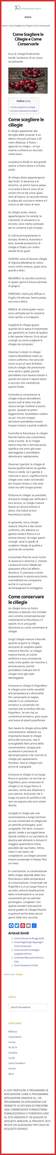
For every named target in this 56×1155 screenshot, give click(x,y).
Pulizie (12, 1068)
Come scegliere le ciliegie (22, 107)
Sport (11, 1074)
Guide (11, 1058)
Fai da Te (12, 1047)
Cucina (19, 974)
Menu (28, 17)
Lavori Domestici (16, 1063)
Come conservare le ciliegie (23, 111)
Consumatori (15, 1037)
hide (27, 101)
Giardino (12, 1053)
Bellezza (12, 1031)
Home (4, 26)
